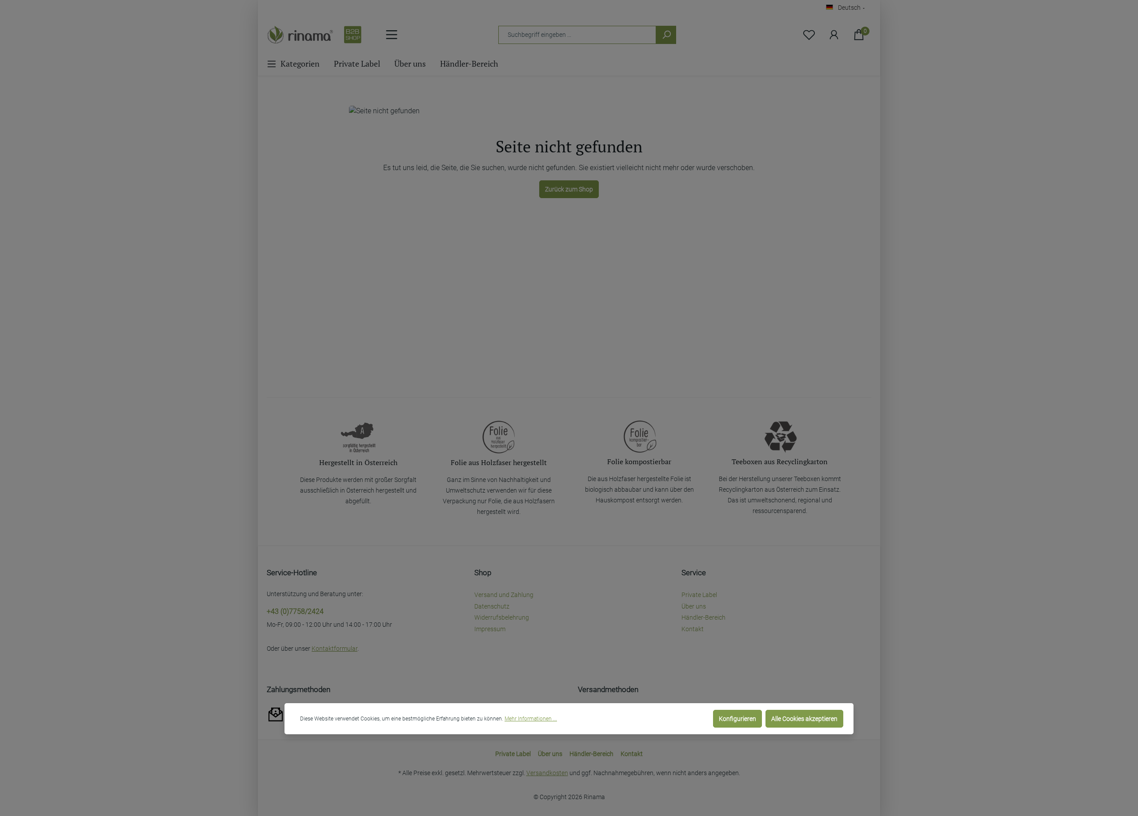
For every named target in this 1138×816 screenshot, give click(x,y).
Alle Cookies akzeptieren (804, 718)
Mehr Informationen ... (531, 719)
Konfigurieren (737, 718)
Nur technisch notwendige (668, 718)
